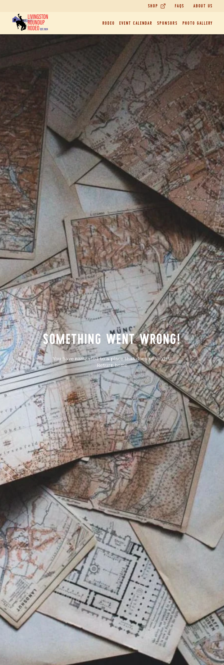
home (121, 365)
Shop (153, 5)
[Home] (30, 23)
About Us (203, 5)
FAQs (179, 5)
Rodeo (108, 23)
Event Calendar (135, 23)
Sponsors (167, 23)
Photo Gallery (197, 23)
